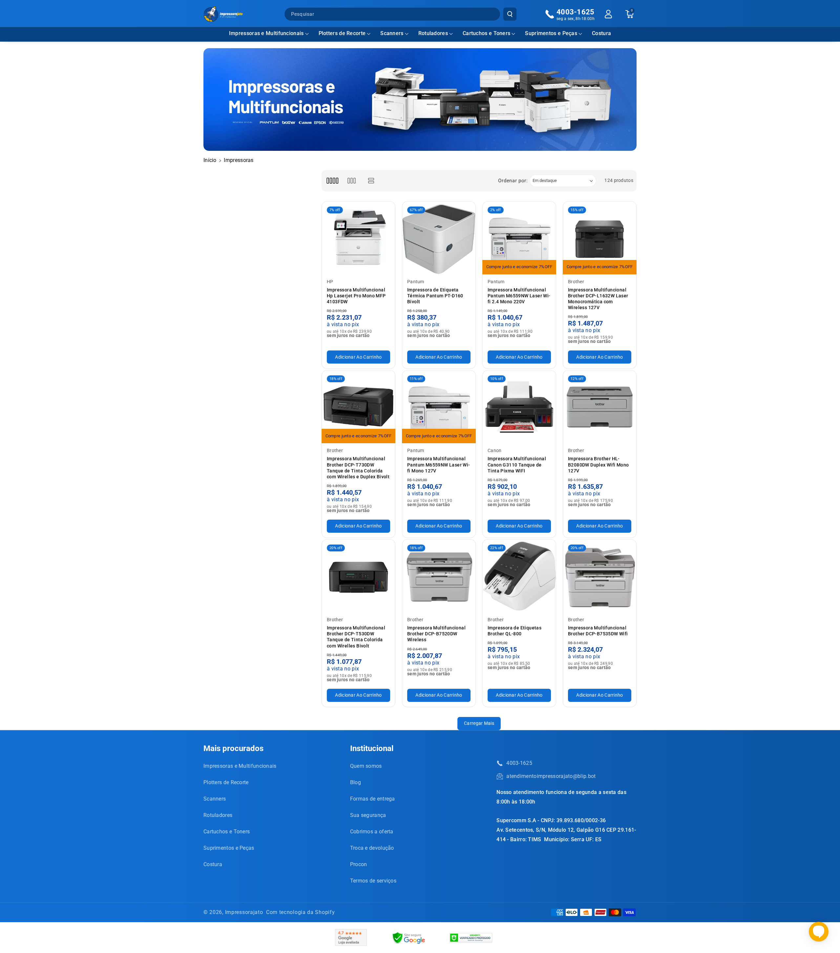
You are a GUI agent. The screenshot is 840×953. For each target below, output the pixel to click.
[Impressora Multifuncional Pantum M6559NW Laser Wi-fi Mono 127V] (438, 407)
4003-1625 (519, 763)
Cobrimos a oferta (371, 831)
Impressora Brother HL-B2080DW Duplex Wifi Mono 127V (598, 464)
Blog (355, 782)
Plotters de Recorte (342, 33)
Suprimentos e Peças (551, 33)
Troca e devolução (372, 848)
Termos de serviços (373, 881)
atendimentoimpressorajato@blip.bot (551, 776)
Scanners (391, 33)
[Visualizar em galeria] (351, 180)
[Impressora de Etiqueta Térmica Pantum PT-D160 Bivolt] (438, 238)
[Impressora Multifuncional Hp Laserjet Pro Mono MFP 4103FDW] (358, 238)
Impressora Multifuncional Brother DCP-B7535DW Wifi (598, 630)
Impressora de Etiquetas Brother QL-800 (514, 630)
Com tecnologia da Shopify (300, 912)
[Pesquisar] (509, 14)
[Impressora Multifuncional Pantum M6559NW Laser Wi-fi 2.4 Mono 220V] (519, 238)
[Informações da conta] (608, 14)
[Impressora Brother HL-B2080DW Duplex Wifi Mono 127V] (599, 407)
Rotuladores (433, 33)
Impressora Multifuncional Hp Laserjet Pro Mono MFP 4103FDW (356, 295)
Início (210, 160)
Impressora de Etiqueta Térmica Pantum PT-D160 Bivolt (435, 295)
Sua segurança (368, 815)
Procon (358, 864)
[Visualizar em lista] (371, 180)
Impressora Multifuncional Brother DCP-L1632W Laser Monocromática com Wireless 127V (598, 298)
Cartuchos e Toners (486, 33)
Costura (212, 864)
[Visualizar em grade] (332, 180)
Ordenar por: (513, 181)
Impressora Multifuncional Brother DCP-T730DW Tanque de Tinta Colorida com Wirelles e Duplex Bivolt (358, 467)
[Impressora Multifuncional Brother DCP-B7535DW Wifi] (599, 576)
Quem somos (366, 766)
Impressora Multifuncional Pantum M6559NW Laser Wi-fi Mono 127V (438, 464)
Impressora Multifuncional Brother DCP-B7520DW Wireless (436, 633)
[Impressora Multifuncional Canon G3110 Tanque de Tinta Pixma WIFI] (519, 407)
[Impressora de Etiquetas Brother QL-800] (519, 576)
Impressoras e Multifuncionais (266, 33)
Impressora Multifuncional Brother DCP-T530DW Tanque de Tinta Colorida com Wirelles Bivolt (356, 636)
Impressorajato (244, 912)
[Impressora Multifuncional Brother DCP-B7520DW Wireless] (438, 576)
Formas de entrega (372, 799)
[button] (269, 33)
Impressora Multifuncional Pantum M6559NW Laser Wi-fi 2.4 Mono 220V (519, 295)
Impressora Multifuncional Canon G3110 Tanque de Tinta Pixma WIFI (517, 464)
